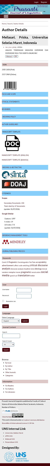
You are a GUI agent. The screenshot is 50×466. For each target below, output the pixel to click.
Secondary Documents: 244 (14, 203)
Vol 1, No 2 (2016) (10, 47)
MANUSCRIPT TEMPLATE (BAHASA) (15, 160)
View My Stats (7, 417)
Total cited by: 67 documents (14, 206)
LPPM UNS (8, 436)
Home (4, 24)
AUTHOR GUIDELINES (10, 124)
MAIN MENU (6, 16)
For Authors (9, 389)
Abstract (9, 56)
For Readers (9, 386)
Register (44, 2)
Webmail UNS (10, 439)
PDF (15, 56)
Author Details (19, 24)
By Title (8, 369)
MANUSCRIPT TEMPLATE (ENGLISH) (15, 155)
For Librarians (10, 392)
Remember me (11, 301)
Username (5, 289)
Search (10, 24)
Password (5, 295)
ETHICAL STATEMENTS (10, 102)
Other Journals (10, 372)
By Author (8, 366)
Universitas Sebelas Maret (14, 433)
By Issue (8, 363)
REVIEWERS (6, 109)
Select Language (8, 317)
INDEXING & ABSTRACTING (12, 167)
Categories (9, 375)
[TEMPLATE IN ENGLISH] (12, 150)
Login (36, 2)
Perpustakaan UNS (11, 442)
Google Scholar (7, 214)
